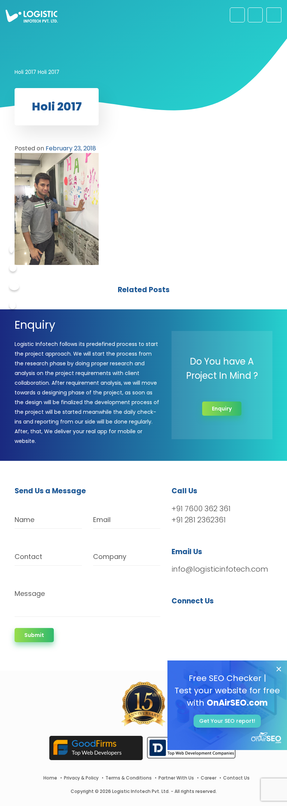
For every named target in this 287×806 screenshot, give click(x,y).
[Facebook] (11, 249)
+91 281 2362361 (199, 520)
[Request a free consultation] (237, 14)
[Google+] (14, 286)
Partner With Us (176, 778)
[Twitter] (12, 268)
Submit (34, 635)
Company (109, 556)
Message (30, 593)
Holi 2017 (25, 72)
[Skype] (12, 305)
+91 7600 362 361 (201, 508)
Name (24, 519)
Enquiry (222, 408)
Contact (28, 556)
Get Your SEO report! (227, 721)
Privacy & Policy (81, 778)
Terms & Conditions (128, 778)
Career (208, 778)
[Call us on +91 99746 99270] (255, 14)
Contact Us (236, 778)
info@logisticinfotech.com (220, 569)
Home (50, 778)
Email (102, 519)
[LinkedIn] (212, 620)
